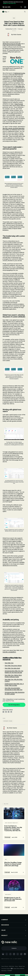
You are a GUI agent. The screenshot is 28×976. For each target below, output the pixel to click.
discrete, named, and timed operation (13, 128)
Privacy (16, 966)
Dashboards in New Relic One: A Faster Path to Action (14, 684)
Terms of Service (4, 966)
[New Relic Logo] (6, 7)
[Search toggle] (21, 7)
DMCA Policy (11, 966)
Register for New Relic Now (9, 3)
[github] (10, 954)
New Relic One (19, 86)
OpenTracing (19, 104)
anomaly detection (18, 79)
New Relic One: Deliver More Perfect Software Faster (13, 676)
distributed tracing (19, 73)
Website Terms (22, 966)
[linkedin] (14, 954)
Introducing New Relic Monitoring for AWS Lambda (14, 693)
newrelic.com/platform (9, 652)
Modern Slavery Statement (18, 968)
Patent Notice (4, 970)
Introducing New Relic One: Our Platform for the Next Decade (14, 671)
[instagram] (17, 954)
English (10, 970)
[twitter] (6, 954)
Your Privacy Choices (5, 968)
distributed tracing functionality (12, 43)
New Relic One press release (13, 665)
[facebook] (25, 954)
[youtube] (3, 954)
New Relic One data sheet (12, 668)
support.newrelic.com (18, 781)
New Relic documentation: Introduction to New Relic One (13, 688)
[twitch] (21, 954)
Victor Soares (17, 34)
